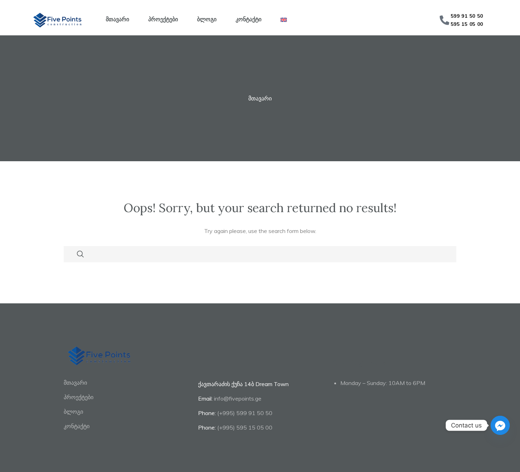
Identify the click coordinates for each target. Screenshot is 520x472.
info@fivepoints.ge (237, 398)
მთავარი (117, 19)
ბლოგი (206, 19)
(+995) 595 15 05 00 (244, 427)
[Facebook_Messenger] (500, 425)
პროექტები (163, 19)
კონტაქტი (248, 19)
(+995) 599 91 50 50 (244, 412)
